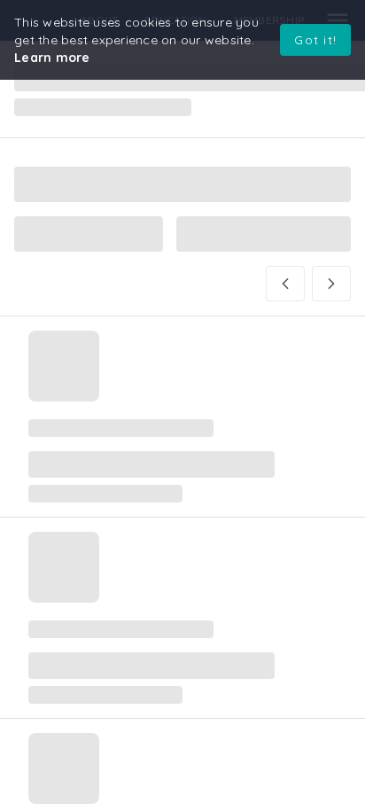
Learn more (52, 58)
